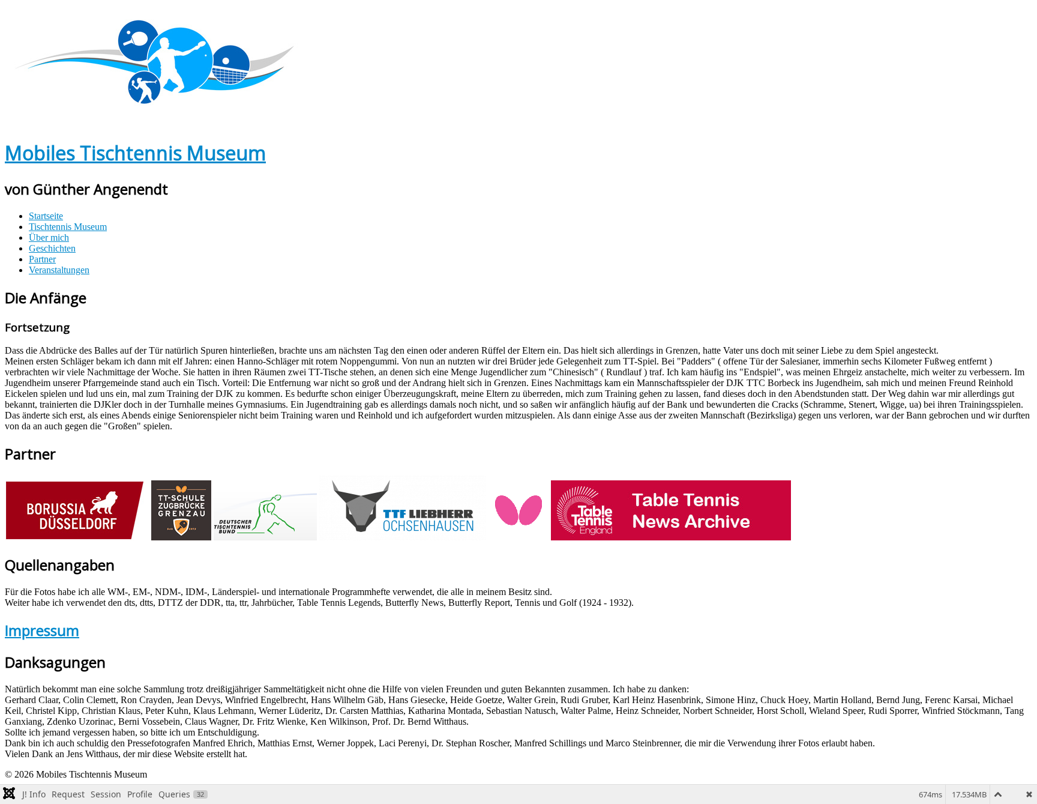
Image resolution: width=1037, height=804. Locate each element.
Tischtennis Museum (68, 227)
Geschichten (52, 248)
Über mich (49, 237)
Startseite (46, 216)
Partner (42, 259)
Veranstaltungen (59, 270)
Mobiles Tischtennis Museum (135, 153)
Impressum (42, 630)
